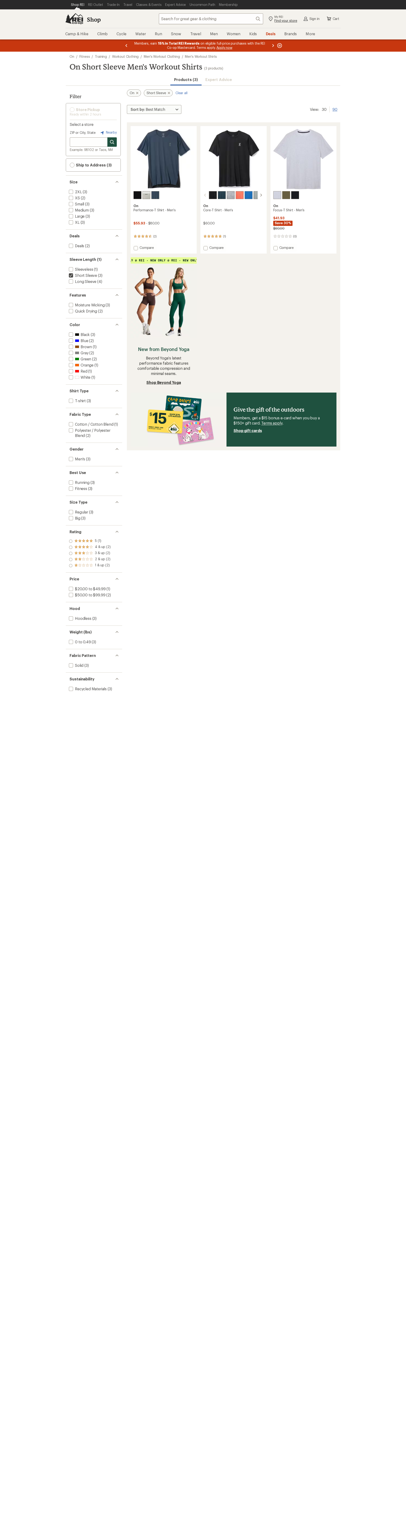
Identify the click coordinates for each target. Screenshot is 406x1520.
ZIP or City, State (83, 133)
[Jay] (249, 195)
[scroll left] (205, 195)
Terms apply (271, 423)
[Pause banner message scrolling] (279, 45)
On (72, 56)
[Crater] (231, 195)
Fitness (84, 56)
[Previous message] (126, 45)
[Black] (213, 195)
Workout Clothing (125, 56)
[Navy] (222, 195)
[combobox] (211, 18)
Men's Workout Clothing (162, 56)
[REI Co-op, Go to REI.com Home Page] (74, 18)
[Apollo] (258, 195)
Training (101, 56)
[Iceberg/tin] (146, 195)
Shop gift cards (248, 430)
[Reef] (240, 195)
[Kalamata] (286, 195)
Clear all (181, 93)
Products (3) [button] (186, 79)
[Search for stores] (112, 142)
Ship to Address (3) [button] (93, 165)
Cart (336, 19)
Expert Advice (218, 79)
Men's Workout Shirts (201, 56)
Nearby (111, 132)
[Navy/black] (155, 195)
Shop (94, 19)
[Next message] (273, 45)
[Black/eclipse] (137, 195)
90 (334, 109)
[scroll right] (261, 195)
